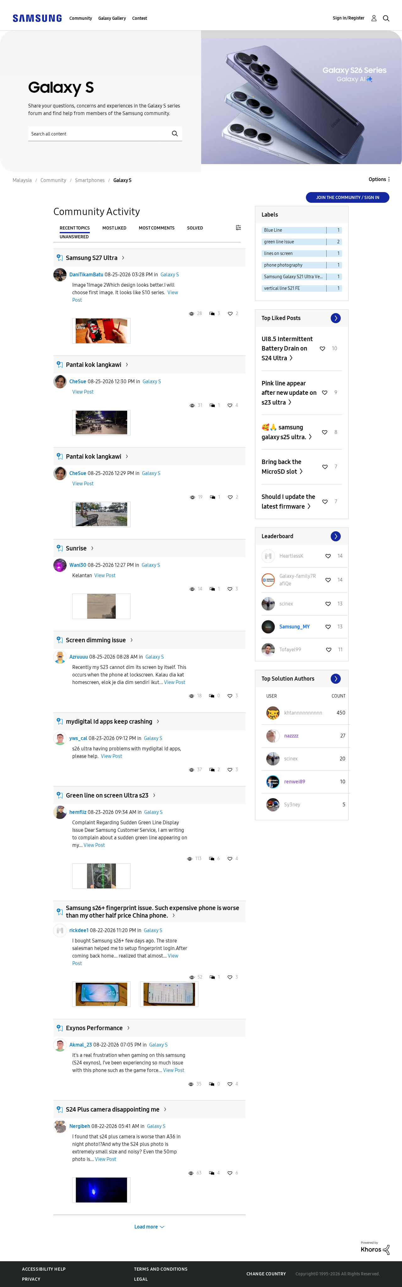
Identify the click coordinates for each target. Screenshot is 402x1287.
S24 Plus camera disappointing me (113, 1109)
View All (301, 318)
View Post (83, 392)
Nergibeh (79, 1126)
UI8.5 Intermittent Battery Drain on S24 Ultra (287, 348)
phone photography (283, 265)
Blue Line (273, 230)
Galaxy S (169, 275)
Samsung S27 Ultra (91, 258)
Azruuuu (78, 657)
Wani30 (77, 565)
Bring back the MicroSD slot (282, 466)
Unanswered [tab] (74, 237)
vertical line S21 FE (282, 288)
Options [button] (377, 179)
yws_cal (78, 738)
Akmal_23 (80, 1045)
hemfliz (77, 812)
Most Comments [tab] (157, 228)
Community (80, 18)
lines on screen (278, 253)
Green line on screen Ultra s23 (107, 795)
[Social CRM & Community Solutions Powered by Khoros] (375, 1248)
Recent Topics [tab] (75, 228)
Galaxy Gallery (112, 18)
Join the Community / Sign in (347, 197)
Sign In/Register (349, 18)
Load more (146, 1227)
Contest (139, 18)
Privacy (31, 1279)
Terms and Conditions (160, 1269)
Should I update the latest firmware (288, 501)
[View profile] (60, 274)
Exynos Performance (94, 1028)
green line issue (279, 242)
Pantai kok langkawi (93, 364)
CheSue (77, 381)
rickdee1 (79, 930)
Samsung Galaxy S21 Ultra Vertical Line (295, 276)
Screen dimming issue (96, 640)
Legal (141, 1279)
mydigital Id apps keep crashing (109, 721)
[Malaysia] (37, 18)
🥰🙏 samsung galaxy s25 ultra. (284, 432)
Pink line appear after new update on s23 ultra (289, 392)
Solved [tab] (195, 228)
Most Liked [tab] (114, 228)
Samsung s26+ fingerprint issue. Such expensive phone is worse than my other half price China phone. (152, 911)
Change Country (266, 1274)
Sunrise (76, 548)
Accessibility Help (44, 1269)
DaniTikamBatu (86, 275)
